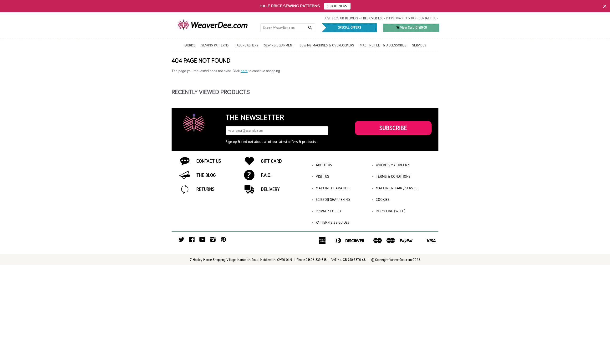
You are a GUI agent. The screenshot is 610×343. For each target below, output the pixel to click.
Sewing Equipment (279, 45)
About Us (324, 165)
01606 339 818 (406, 18)
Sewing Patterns (215, 45)
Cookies (383, 199)
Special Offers (349, 27)
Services (419, 45)
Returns (205, 189)
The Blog (206, 175)
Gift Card (271, 161)
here (244, 70)
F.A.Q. (266, 175)
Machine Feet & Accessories (383, 45)
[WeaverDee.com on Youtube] (202, 240)
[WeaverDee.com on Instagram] (213, 240)
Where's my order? (392, 165)
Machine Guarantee (333, 188)
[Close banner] (605, 6)
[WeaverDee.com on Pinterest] (223, 240)
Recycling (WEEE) (390, 211)
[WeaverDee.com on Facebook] (192, 240)
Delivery (270, 189)
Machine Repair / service (397, 188)
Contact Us (208, 161)
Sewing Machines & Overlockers (327, 45)
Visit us (322, 176)
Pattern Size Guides (333, 222)
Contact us (427, 18)
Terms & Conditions (393, 176)
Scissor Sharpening (333, 199)
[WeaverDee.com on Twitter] (181, 240)
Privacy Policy (329, 211)
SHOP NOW (337, 6)
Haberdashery (246, 45)
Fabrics (190, 45)
